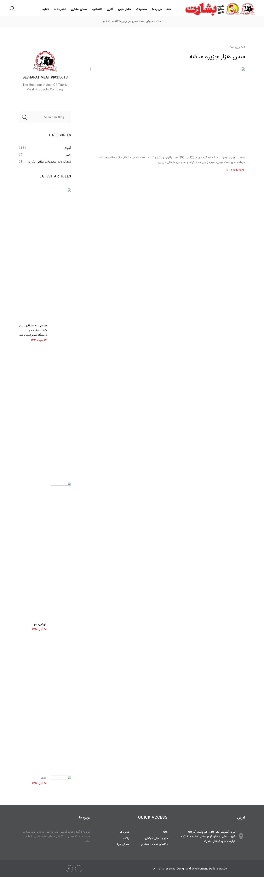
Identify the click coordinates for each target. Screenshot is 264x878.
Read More (236, 170)
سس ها (124, 831)
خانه (168, 9)
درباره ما (157, 9)
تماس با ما (60, 9)
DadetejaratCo (218, 869)
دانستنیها (97, 9)
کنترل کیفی (124, 9)
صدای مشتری (79, 9)
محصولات (141, 9)
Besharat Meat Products (45, 77)
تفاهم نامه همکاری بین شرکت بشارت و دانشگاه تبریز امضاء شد (33, 330)
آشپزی (67, 148)
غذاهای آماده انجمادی (154, 844)
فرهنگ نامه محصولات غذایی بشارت (49, 162)
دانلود (45, 9)
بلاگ (126, 838)
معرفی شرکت (121, 844)
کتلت (44, 778)
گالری (110, 9)
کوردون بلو (40, 624)
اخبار (68, 155)
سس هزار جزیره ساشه (217, 57)
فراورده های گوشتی (156, 838)
